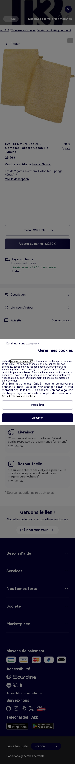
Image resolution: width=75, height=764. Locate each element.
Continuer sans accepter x (22, 343)
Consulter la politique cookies (18, 396)
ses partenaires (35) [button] (22, 361)
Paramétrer (37, 405)
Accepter (37, 417)
